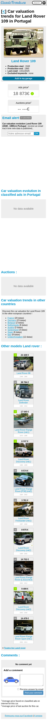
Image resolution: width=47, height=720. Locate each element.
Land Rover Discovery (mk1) (23, 460)
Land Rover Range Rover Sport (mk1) (23, 637)
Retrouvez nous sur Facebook (19, 716)
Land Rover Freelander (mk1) (23, 519)
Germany (12, 320)
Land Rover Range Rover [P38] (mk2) (23, 490)
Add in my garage (23, 78)
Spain (10, 332)
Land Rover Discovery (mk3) (23, 608)
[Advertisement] (23, 162)
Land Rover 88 (23, 373)
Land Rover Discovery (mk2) (23, 549)
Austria (11, 327)
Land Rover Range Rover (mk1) (23, 431)
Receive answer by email (31, 689)
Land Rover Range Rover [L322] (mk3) (23, 578)
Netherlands (13, 325)
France (11, 318)
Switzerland (13, 330)
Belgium (11, 323)
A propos (38, 716)
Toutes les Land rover (15, 648)
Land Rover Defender (23, 401)
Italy (9, 334)
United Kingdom (15, 337)
